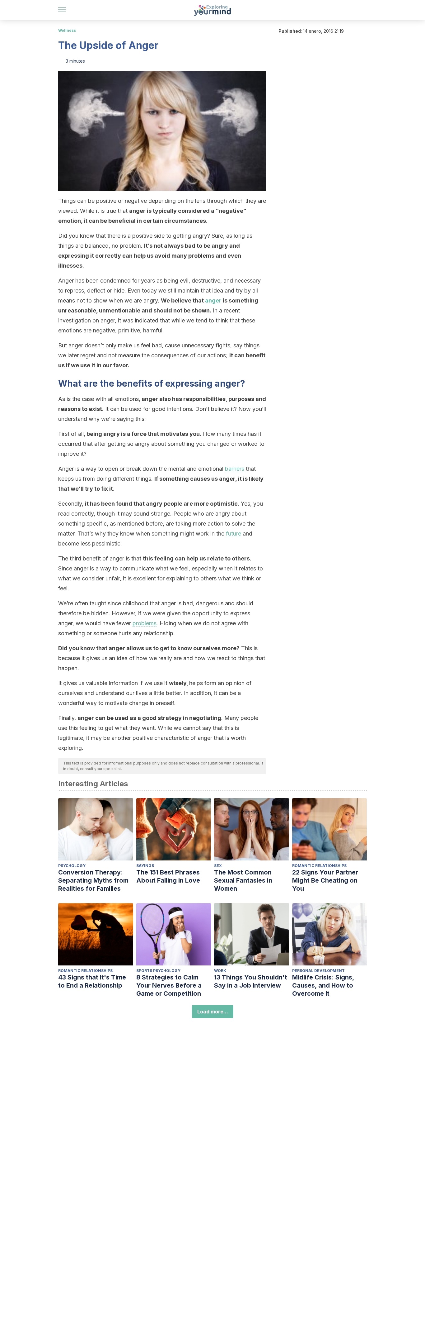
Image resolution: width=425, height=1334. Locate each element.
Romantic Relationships (319, 865)
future (233, 533)
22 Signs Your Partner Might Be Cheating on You (325, 880)
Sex (218, 865)
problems (144, 623)
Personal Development (318, 970)
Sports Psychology (158, 970)
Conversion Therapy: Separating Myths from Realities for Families (93, 880)
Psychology (72, 865)
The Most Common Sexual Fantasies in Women (243, 880)
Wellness (67, 30)
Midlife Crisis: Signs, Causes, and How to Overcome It (323, 985)
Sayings (145, 865)
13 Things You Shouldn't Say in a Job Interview (250, 981)
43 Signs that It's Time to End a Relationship (92, 981)
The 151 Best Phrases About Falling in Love (168, 876)
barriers (234, 468)
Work (220, 970)
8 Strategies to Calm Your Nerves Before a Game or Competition (169, 985)
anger (213, 300)
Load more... (212, 1011)
